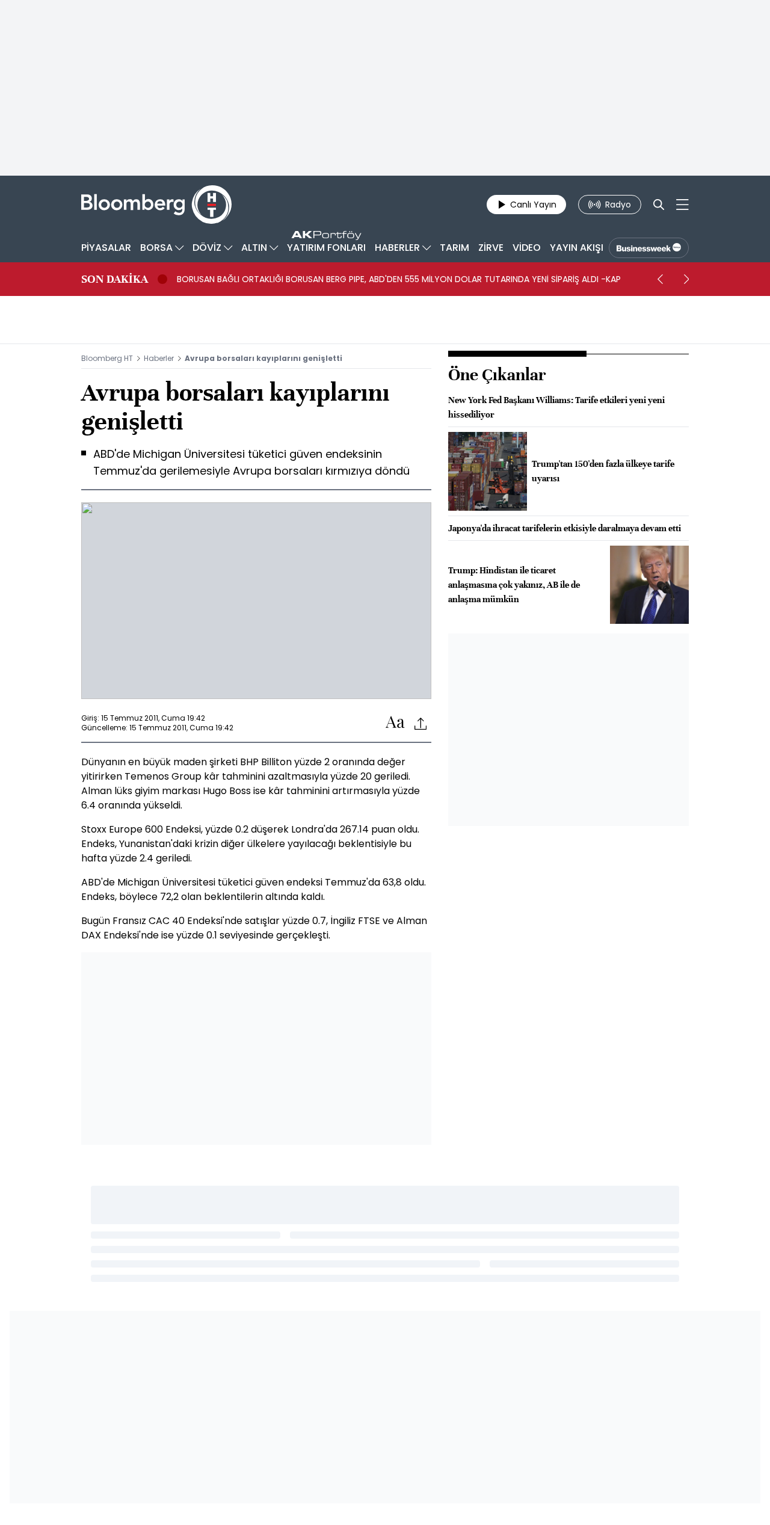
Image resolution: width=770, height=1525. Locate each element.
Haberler (159, 358)
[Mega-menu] (682, 204)
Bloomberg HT (107, 358)
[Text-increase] (395, 722)
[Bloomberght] (156, 204)
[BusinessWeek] (649, 247)
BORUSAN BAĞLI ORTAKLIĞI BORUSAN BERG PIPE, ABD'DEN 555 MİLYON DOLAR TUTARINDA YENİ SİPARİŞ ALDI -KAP (399, 279)
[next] (686, 279)
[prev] (660, 279)
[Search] (658, 204)
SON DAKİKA (114, 279)
